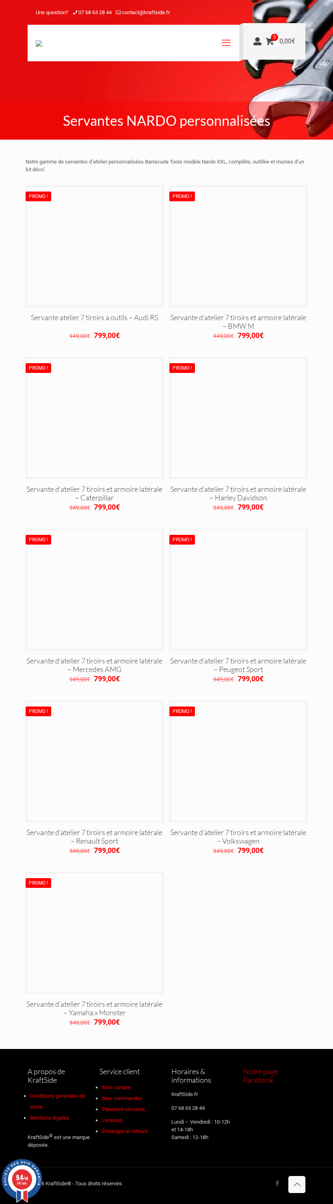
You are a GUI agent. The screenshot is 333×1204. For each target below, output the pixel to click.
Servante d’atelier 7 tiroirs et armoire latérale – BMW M (238, 321)
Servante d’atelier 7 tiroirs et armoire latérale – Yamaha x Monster (94, 1008)
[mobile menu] (226, 43)
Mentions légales (49, 1118)
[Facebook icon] (293, 12)
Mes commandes (122, 1098)
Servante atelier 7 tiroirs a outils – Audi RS (94, 317)
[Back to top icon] (296, 1184)
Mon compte (116, 1087)
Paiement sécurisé (123, 1109)
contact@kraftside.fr (146, 12)
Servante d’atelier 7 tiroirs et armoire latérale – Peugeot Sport (238, 665)
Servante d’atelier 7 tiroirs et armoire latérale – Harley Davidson (238, 493)
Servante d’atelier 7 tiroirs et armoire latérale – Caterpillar (94, 493)
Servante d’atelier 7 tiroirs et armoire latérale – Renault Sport (94, 836)
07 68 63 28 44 (95, 12)
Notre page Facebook (260, 1075)
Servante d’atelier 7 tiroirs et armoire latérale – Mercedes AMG (94, 665)
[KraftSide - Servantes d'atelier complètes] (39, 43)
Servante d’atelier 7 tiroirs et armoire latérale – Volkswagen (238, 836)
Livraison (112, 1120)
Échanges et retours (125, 1131)
